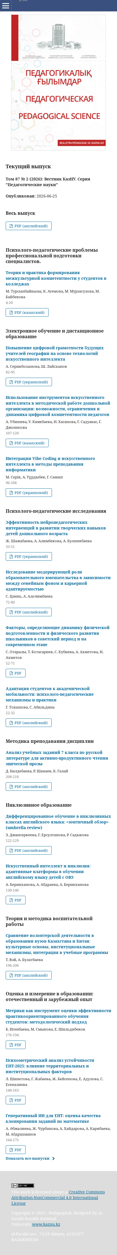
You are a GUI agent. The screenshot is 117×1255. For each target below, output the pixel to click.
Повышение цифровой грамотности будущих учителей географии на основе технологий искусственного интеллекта (55, 353)
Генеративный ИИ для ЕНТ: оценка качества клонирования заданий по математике (53, 1118)
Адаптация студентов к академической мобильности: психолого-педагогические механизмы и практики (50, 694)
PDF (18, 673)
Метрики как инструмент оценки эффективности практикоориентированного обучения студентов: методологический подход (58, 1016)
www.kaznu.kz (46, 1224)
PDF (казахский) (29, 312)
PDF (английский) (31, 225)
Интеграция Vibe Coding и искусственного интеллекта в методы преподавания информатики (50, 464)
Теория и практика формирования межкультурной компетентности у (56, 278)
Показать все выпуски (27, 1158)
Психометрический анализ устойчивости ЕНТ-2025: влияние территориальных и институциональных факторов (50, 1066)
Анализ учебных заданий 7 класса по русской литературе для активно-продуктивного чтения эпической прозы (57, 758)
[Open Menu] (5, 5)
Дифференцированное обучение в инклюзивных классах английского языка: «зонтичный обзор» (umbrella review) (58, 821)
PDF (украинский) (31, 381)
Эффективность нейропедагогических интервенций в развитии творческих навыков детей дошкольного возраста (56, 528)
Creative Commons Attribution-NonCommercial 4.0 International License (58, 1197)
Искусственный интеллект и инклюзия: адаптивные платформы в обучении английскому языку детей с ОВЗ (48, 871)
